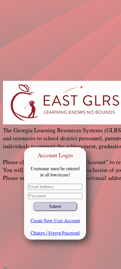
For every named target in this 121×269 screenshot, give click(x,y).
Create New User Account (55, 220)
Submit (55, 206)
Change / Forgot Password (55, 233)
